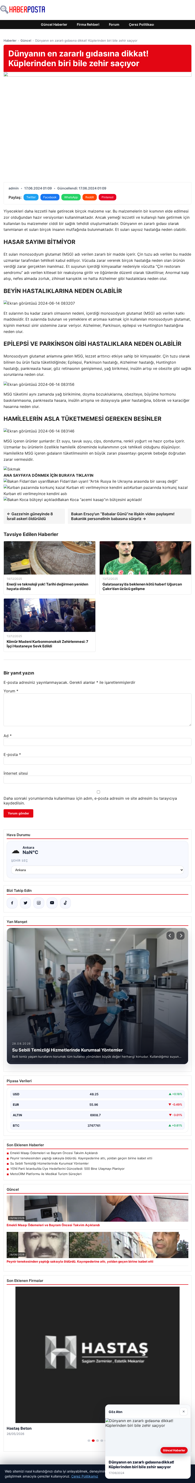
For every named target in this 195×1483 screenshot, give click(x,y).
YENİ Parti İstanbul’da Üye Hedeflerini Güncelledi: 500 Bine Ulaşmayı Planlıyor (67, 1169)
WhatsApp (71, 197)
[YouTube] (52, 903)
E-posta (12, 754)
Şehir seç (19, 860)
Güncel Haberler (54, 24)
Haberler (10, 40)
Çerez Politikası (141, 24)
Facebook (50, 197)
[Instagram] (38, 903)
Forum (114, 24)
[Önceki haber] (170, 936)
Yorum (11, 691)
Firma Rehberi (88, 24)
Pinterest (107, 197)
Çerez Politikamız (84, 1476)
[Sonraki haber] (180, 936)
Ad (8, 735)
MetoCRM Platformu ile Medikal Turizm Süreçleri (46, 1174)
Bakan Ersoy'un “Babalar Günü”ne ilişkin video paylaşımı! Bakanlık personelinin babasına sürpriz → (123, 516)
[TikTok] (65, 903)
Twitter (31, 197)
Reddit (89, 197)
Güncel (25, 40)
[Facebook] (12, 903)
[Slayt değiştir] (89, 1440)
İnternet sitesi (16, 773)
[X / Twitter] (25, 903)
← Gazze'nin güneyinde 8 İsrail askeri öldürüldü (30, 516)
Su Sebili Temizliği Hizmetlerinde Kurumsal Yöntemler (49, 1163)
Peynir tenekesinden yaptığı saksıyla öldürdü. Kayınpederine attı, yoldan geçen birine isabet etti (81, 1158)
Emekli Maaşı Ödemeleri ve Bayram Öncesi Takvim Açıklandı (54, 1153)
